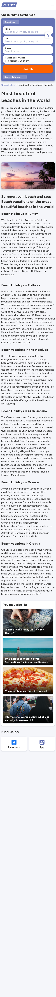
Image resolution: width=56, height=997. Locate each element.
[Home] (9, 4)
